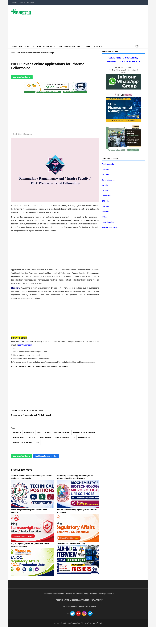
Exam (60, 46)
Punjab (47, 432)
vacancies (17, 432)
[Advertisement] (89, 23)
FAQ (78, 46)
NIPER (39, 432)
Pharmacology (18, 437)
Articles (14, 2)
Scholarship (69, 46)
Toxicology (32, 437)
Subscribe (98, 46)
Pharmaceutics (84, 437)
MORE (88, 46)
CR (74, 437)
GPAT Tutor (24, 46)
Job (32, 46)
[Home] (21, 11)
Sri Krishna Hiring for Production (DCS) (71, 544)
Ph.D (37, 442)
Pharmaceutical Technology (84, 432)
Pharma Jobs (29, 432)
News (39, 46)
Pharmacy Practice (62, 437)
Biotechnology (45, 437)
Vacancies (30, 2)
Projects (22, 2)
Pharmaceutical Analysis (22, 442)
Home (14, 46)
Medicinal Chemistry (62, 432)
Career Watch (49, 46)
